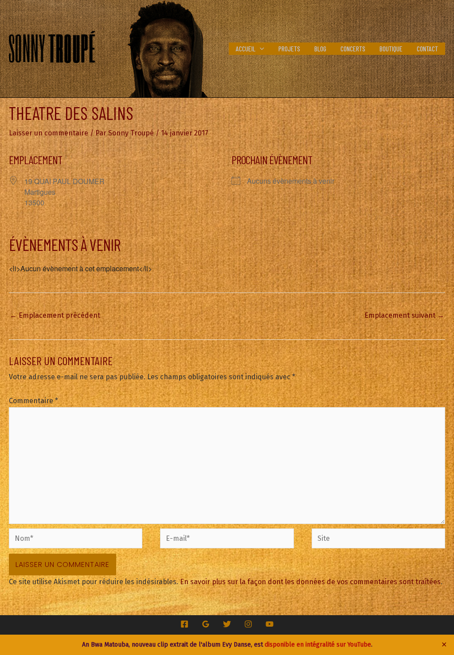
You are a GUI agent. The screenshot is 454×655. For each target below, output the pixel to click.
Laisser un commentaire (48, 133)
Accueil (245, 48)
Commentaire (33, 401)
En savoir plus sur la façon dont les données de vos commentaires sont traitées (310, 582)
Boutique (391, 48)
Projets (289, 48)
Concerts (352, 48)
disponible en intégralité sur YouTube (318, 644)
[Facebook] (184, 624)
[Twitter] (227, 624)
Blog (320, 48)
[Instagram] (248, 624)
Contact (427, 48)
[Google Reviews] (206, 624)
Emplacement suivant (404, 315)
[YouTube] (270, 624)
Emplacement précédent (55, 315)
